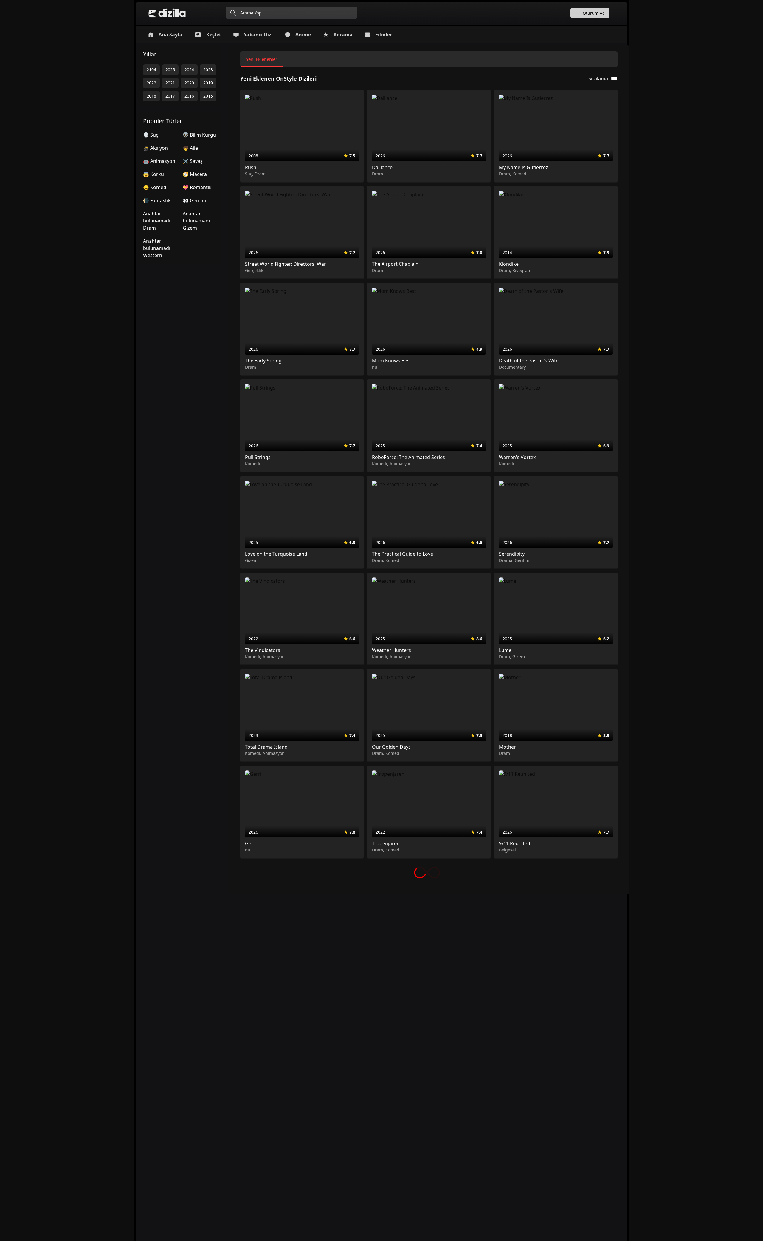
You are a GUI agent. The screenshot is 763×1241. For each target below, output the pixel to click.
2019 (208, 83)
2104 (151, 69)
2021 (170, 83)
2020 (189, 83)
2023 (208, 69)
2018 (151, 96)
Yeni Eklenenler (261, 59)
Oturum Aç (593, 13)
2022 (151, 83)
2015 (208, 96)
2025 (170, 69)
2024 (189, 69)
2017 (170, 96)
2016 (189, 96)
